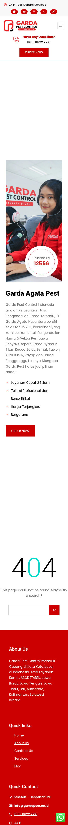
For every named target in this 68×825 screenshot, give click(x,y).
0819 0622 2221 (38, 42)
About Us (21, 743)
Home (19, 735)
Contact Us (23, 751)
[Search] (54, 610)
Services (21, 758)
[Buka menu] (60, 25)
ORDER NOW (34, 52)
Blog (17, 766)
